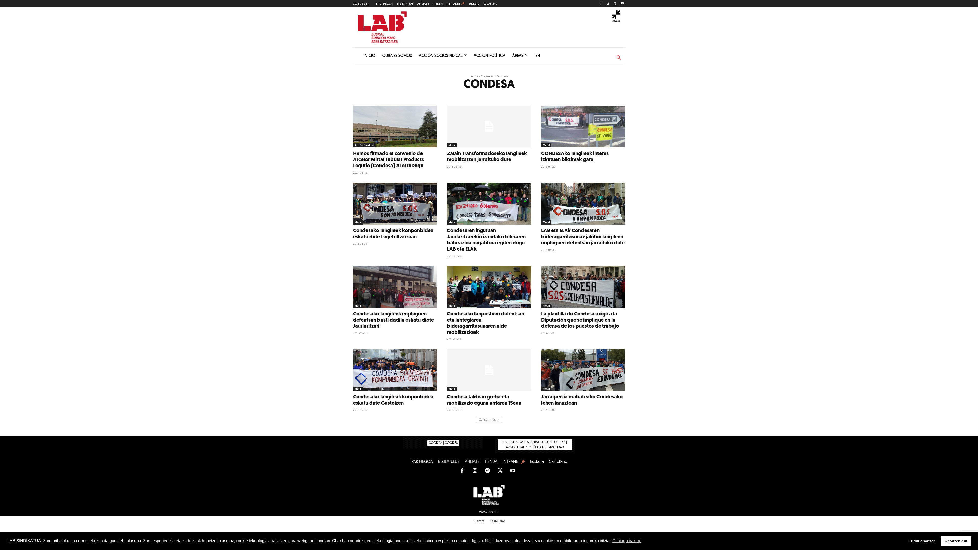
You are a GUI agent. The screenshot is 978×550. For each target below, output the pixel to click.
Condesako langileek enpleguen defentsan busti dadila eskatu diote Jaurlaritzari (393, 320)
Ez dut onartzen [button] (922, 541)
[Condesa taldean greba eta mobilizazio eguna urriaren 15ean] (489, 370)
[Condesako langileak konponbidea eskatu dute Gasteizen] (395, 370)
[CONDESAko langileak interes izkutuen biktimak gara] (583, 127)
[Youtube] (622, 4)
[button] (619, 58)
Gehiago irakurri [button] (626, 541)
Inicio (474, 76)
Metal (452, 145)
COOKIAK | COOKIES (443, 443)
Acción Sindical (364, 145)
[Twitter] (615, 4)
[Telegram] (487, 471)
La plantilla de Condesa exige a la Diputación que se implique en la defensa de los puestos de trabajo (580, 320)
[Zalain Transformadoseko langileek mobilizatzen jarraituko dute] (489, 127)
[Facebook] (601, 4)
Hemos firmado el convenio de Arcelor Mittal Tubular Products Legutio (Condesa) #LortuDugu (388, 160)
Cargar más (487, 419)
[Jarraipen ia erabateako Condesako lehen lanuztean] (583, 370)
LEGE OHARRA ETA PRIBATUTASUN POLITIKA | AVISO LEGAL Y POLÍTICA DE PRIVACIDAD (535, 445)
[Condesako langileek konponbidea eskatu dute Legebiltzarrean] (395, 204)
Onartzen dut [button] (956, 541)
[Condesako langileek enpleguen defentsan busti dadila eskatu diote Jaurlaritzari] (395, 287)
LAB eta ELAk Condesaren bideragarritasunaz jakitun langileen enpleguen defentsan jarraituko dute (583, 237)
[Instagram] (608, 4)
